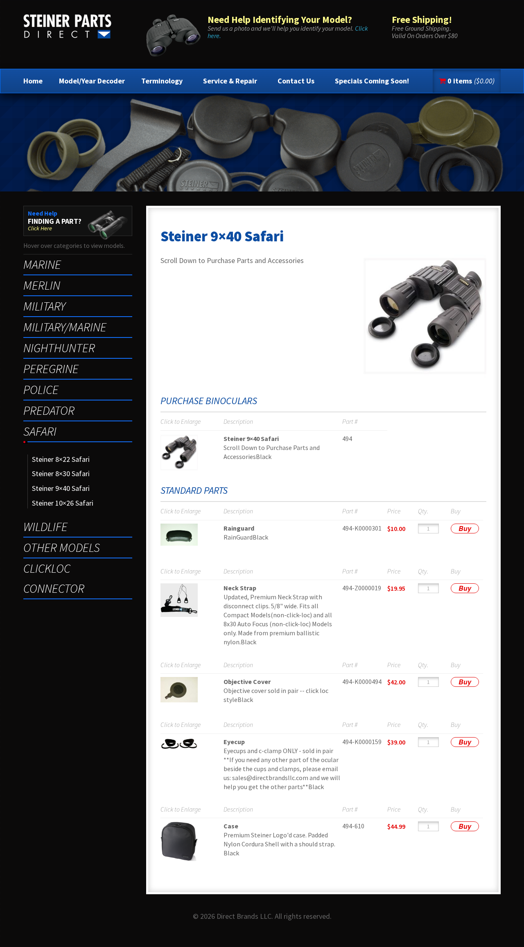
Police (41, 389)
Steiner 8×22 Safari (61, 459)
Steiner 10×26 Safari (62, 503)
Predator (49, 410)
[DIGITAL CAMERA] (192, 535)
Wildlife (45, 526)
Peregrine (51, 368)
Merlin (41, 285)
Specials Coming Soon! (372, 80)
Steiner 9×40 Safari (61, 488)
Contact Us (296, 80)
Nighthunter (59, 347)
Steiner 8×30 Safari (61, 473)
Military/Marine (64, 327)
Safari (39, 431)
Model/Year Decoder (92, 80)
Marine (42, 264)
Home (33, 80)
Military (44, 306)
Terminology (162, 80)
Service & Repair (230, 80)
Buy (464, 528)
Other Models (61, 547)
